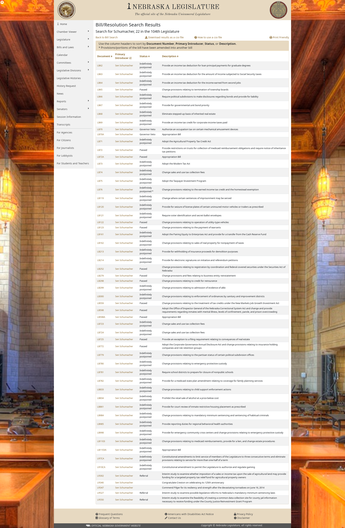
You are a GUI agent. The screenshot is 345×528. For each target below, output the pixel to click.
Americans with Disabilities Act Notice (190, 514)
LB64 (99, 82)
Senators (62, 109)
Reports (61, 101)
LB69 (99, 122)
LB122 (100, 222)
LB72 (99, 150)
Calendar (62, 55)
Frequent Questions (110, 514)
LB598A (101, 317)
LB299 (100, 287)
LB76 (99, 189)
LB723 (100, 323)
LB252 (100, 268)
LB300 (100, 296)
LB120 (100, 206)
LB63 (99, 74)
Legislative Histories (69, 78)
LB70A (100, 134)
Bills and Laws (65, 47)
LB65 (99, 89)
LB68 (99, 113)
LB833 (100, 389)
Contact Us (174, 518)
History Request (66, 86)
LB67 (99, 105)
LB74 (99, 172)
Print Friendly (280, 37)
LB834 (100, 398)
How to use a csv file (209, 37)
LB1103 (101, 441)
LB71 (99, 141)
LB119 (100, 198)
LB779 (100, 354)
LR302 (100, 475)
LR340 (100, 482)
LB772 (100, 346)
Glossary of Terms (109, 518)
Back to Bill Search (107, 37)
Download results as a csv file (166, 37)
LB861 (100, 406)
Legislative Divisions (69, 70)
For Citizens (64, 140)
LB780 (100, 363)
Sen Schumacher (124, 65)
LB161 (100, 234)
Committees (64, 62)
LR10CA (101, 467)
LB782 (100, 380)
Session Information (69, 116)
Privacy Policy (244, 514)
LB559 (100, 303)
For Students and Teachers (73, 163)
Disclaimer (243, 518)
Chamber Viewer (67, 31)
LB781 (100, 372)
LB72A (100, 156)
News (60, 93)
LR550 (100, 499)
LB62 (99, 65)
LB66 (99, 96)
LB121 (100, 215)
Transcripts (63, 124)
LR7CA (100, 458)
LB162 (100, 242)
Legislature (63, 39)
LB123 (100, 227)
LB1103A (101, 449)
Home (63, 24)
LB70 (99, 129)
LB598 (100, 310)
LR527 (100, 492)
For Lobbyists (65, 155)
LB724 (100, 332)
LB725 (100, 339)
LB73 (99, 163)
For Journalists (65, 148)
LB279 (100, 275)
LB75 (99, 180)
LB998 (100, 432)
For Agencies (64, 132)
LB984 (100, 415)
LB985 (100, 424)
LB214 (100, 260)
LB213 (100, 251)
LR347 (100, 487)
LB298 (100, 280)
